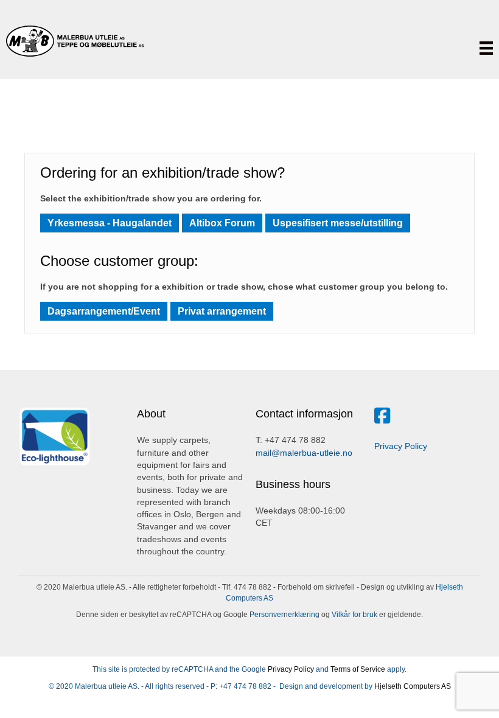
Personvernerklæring (283, 614)
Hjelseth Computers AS (412, 686)
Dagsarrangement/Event (103, 311)
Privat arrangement (222, 311)
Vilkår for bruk (353, 614)
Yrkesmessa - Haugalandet (109, 223)
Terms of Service (357, 669)
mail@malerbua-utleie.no (304, 453)
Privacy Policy (400, 446)
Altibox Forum (222, 223)
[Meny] (486, 48)
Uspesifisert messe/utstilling (338, 223)
